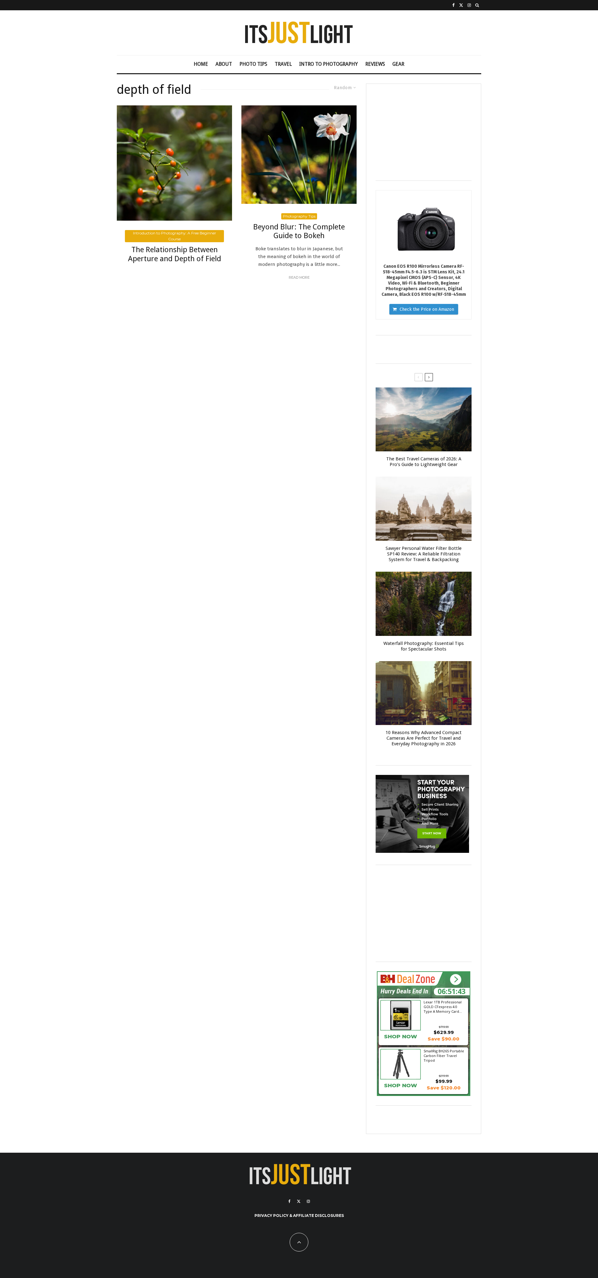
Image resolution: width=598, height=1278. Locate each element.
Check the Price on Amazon (427, 309)
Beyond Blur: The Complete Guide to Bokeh (299, 231)
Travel (283, 64)
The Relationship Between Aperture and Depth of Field (174, 254)
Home (201, 64)
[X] (461, 5)
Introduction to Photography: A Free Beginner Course (174, 236)
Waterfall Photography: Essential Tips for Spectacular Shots (423, 646)
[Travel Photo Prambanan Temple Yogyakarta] (424, 509)
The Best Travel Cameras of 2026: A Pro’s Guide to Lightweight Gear (423, 461)
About (224, 64)
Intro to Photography (328, 64)
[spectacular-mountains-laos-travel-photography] (424, 419)
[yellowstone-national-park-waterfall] (424, 604)
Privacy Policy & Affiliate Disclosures (299, 1215)
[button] (455, 979)
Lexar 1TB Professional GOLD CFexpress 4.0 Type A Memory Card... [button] (443, 1006)
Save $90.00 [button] (443, 1039)
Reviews (375, 64)
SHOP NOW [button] (400, 1036)
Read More (299, 277)
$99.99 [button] (443, 1081)
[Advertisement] (424, 132)
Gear (398, 64)
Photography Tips (299, 216)
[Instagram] (469, 5)
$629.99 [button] (444, 1032)
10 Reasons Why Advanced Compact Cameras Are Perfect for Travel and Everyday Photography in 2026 (424, 738)
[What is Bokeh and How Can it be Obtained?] (299, 154)
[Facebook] (453, 5)
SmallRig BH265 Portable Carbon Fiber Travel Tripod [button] (444, 1055)
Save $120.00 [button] (444, 1088)
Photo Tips (253, 64)
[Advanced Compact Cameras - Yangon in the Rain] (424, 693)
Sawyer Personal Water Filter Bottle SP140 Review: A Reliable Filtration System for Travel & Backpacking (424, 553)
